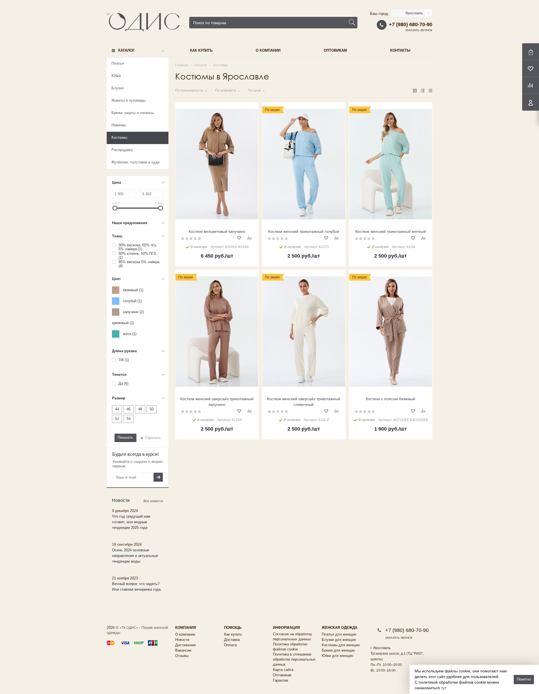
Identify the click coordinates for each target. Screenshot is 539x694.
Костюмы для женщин (341, 645)
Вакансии (183, 650)
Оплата (230, 645)
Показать (125, 437)
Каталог (126, 50)
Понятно (524, 679)
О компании (268, 50)
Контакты (400, 50)
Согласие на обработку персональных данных (292, 636)
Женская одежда (339, 627)
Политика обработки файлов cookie (290, 646)
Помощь (232, 627)
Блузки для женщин (339, 640)
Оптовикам (335, 50)
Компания (185, 627)
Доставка (232, 640)
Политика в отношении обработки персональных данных (294, 659)
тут (443, 688)
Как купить (201, 50)
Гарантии (280, 680)
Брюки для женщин (338, 650)
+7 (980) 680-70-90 (410, 24)
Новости (182, 640)
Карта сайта (283, 670)
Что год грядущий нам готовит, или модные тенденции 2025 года (131, 522)
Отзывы (181, 656)
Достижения (185, 645)
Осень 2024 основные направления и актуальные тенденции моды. (135, 555)
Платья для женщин (339, 634)
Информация (286, 627)
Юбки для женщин (337, 656)
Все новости (153, 501)
